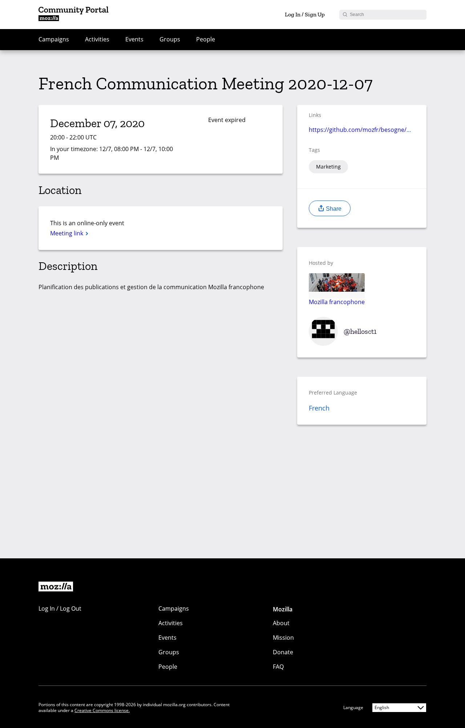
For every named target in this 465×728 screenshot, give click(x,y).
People (205, 39)
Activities (97, 39)
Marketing (328, 166)
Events (134, 39)
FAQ (278, 667)
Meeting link (67, 233)
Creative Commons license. (102, 710)
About (281, 623)
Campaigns (54, 39)
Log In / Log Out (60, 608)
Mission (283, 638)
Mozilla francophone (337, 301)
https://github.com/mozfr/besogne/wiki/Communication (386, 130)
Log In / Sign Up (305, 14)
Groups (169, 39)
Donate (283, 652)
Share (332, 209)
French (319, 408)
